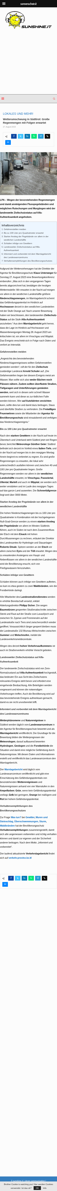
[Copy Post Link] (47, 136)
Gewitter (30, 817)
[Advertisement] (28, 61)
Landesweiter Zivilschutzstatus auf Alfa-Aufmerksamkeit (22, 248)
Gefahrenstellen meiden (15, 229)
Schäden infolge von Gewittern (18, 243)
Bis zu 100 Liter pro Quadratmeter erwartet (24, 233)
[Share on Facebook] (14, 136)
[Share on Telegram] (41, 136)
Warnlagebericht (13, 769)
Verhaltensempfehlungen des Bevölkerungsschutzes (28, 261)
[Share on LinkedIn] (27, 136)
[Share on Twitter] (20, 136)
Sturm (42, 821)
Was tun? (16, 817)
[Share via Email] (8, 142)
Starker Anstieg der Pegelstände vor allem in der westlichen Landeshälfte (26, 238)
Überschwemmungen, (26, 821)
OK (37, 1188)
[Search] (54, 98)
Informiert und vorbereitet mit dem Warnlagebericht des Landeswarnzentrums (27, 255)
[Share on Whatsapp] (34, 136)
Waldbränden (7, 825)
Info (44, 1188)
